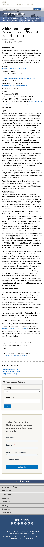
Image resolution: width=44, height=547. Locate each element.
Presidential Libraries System (11, 371)
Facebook (11, 523)
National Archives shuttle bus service (15, 329)
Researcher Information (9, 376)
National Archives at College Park (14, 69)
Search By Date (9, 388)
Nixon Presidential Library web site (14, 86)
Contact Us (8, 531)
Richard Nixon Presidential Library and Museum (19, 78)
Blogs (29, 523)
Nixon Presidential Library (10, 369)
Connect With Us (22, 520)
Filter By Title (9, 397)
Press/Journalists (12, 18)
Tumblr (22, 523)
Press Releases (25, 18)
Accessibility (17, 531)
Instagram (18, 523)
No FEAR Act (24, 534)
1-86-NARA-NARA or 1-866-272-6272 (22, 539)
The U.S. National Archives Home (18, 3)
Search (37, 9)
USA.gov (31, 534)
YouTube (25, 523)
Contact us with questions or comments (16, 355)
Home (3, 18)
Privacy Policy (26, 531)
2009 (32, 18)
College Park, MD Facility (9, 374)
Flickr (32, 523)
